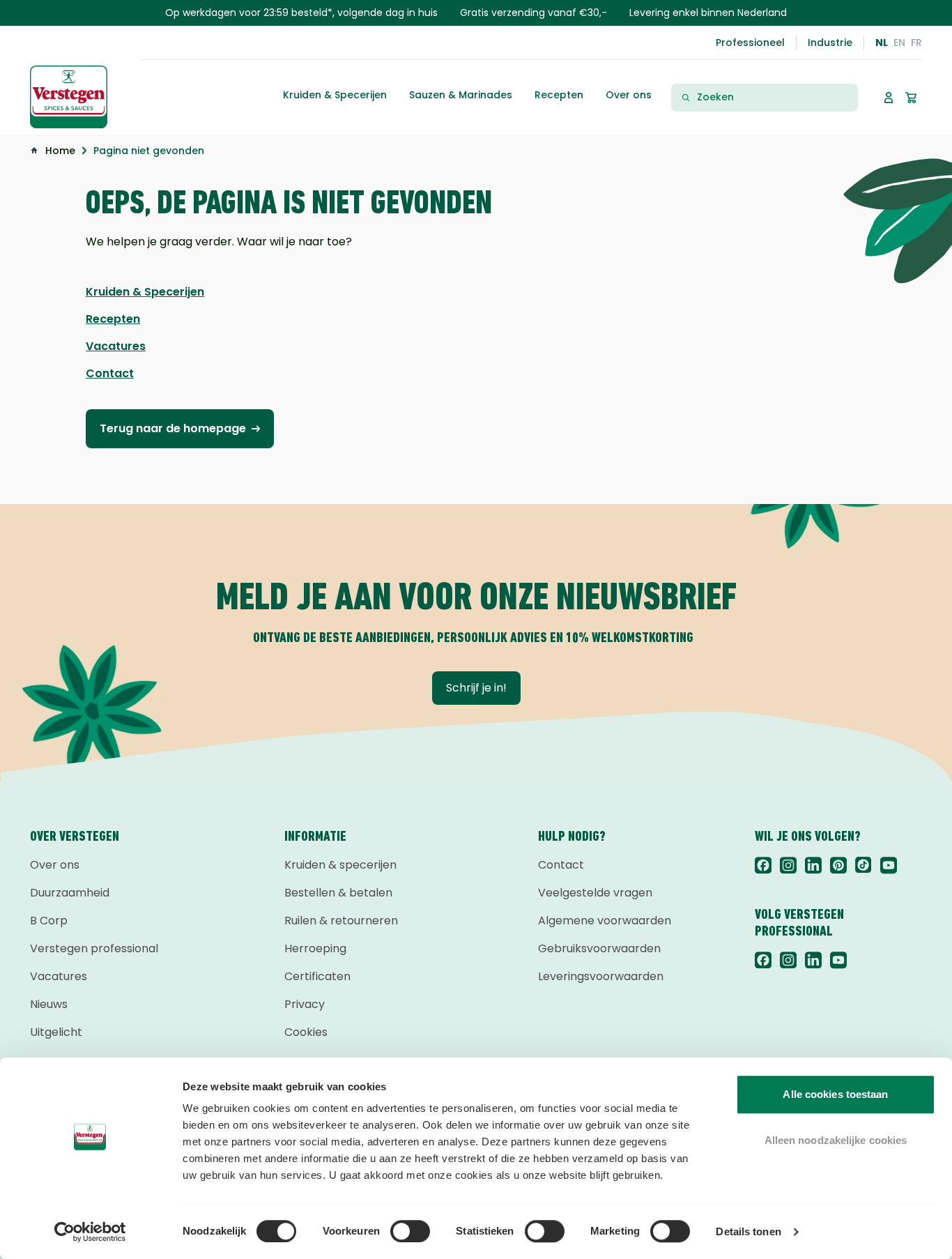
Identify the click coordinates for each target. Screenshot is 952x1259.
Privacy (304, 1004)
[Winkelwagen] (911, 97)
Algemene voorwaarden (604, 921)
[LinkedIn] (813, 865)
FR (916, 42)
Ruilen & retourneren (341, 921)
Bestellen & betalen (338, 893)
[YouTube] (888, 865)
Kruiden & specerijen (340, 865)
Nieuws (49, 1004)
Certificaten (317, 976)
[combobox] (773, 97)
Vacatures (58, 976)
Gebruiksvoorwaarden (599, 948)
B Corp (49, 921)
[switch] (410, 1231)
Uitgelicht (56, 1032)
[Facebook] (763, 865)
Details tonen (748, 1231)
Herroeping (315, 948)
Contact (561, 865)
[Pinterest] (838, 865)
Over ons (54, 865)
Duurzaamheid (69, 893)
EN (899, 42)
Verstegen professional (94, 948)
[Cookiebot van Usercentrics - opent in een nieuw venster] (90, 1231)
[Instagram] (788, 865)
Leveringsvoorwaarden (600, 976)
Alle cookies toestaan (835, 1094)
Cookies (306, 1032)
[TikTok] (863, 865)
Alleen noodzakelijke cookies (836, 1140)
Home (60, 151)
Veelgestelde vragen (595, 893)
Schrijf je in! (476, 688)
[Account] (888, 97)
